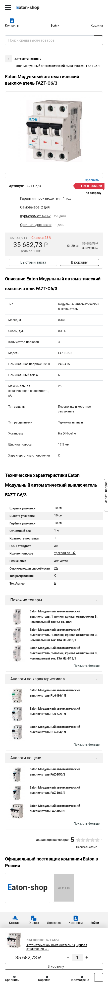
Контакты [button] (12, 25)
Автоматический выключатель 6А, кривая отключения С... (56, 947)
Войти (55, 25)
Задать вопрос (106, 493)
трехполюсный (65, 553)
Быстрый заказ (33, 262)
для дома (61, 560)
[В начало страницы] (98, 977)
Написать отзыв (86, 847)
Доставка (54, 923)
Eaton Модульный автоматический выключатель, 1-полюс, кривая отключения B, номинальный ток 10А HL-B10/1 (63, 635)
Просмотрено (79, 980)
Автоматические (26, 59)
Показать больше (86, 666)
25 (56, 568)
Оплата (34, 923)
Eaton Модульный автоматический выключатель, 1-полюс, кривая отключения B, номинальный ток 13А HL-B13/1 (63, 653)
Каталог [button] (15, 923)
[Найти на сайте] (98, 40)
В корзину (79, 262)
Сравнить (12, 980)
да (56, 545)
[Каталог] (8, 7)
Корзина (97, 25)
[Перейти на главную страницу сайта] (37, 8)
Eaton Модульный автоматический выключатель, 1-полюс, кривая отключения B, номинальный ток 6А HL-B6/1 (63, 617)
